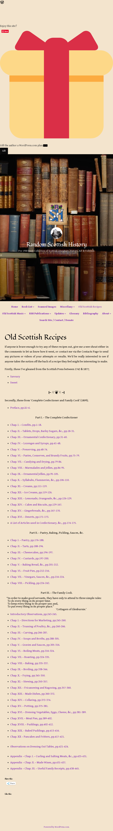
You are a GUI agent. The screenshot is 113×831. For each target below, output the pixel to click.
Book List (27, 306)
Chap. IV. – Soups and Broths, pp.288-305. (34, 638)
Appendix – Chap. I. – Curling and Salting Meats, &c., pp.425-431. (48, 756)
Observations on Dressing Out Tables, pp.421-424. (39, 746)
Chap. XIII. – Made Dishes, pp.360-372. (32, 693)
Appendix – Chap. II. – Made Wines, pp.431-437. (38, 762)
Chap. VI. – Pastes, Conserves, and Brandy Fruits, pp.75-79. (45, 455)
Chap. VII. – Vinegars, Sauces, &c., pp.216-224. (37, 576)
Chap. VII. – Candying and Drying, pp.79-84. (36, 461)
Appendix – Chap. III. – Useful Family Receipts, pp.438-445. (44, 768)
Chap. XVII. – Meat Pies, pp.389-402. (31, 718)
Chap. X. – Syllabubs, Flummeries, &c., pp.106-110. (39, 480)
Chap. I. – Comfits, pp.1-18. (26, 424)
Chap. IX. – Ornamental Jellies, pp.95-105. (34, 474)
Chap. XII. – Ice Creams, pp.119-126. (31, 492)
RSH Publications (39, 313)
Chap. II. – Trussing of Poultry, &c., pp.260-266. (37, 626)
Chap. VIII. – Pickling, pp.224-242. (30, 583)
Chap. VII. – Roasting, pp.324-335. (30, 657)
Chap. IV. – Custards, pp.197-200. (29, 558)
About (105, 313)
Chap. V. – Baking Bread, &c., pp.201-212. (34, 564)
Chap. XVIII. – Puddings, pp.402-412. (31, 724)
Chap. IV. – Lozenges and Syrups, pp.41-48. (35, 443)
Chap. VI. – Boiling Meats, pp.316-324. (32, 650)
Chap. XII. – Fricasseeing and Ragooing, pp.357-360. (40, 687)
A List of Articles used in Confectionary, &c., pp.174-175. (43, 523)
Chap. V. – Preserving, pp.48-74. (29, 449)
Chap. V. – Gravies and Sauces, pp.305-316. (35, 644)
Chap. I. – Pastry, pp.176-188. (27, 540)
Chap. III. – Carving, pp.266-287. (29, 632)
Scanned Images (47, 306)
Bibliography (90, 313)
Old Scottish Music (13, 313)
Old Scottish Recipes (90, 306)
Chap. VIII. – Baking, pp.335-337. (29, 663)
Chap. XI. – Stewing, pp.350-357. (29, 681)
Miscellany (66, 306)
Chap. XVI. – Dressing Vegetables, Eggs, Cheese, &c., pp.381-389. (48, 712)
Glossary (74, 313)
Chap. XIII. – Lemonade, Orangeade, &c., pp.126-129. (41, 498)
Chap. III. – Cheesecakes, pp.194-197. (31, 552)
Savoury (15, 376)
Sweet (13, 382)
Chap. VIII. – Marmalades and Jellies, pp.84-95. (37, 467)
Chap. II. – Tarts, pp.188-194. (26, 546)
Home (14, 306)
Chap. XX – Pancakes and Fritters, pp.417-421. (37, 736)
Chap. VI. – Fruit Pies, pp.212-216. (30, 570)
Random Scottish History (56, 244)
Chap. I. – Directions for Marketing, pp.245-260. (38, 620)
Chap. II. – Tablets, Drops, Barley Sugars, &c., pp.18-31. (42, 431)
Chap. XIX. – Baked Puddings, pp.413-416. (34, 730)
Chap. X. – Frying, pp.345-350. (27, 675)
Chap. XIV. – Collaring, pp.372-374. (30, 700)
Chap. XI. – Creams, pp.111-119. (28, 486)
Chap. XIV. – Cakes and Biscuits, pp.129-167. (36, 504)
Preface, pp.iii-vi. (20, 407)
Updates (59, 313)
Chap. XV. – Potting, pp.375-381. (29, 706)
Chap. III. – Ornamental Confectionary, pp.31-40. (38, 437)
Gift (4, 150)
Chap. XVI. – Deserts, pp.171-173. (29, 516)
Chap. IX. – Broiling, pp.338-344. (29, 669)
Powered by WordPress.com (56, 827)
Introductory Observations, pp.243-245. (33, 614)
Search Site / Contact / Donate (56, 320)
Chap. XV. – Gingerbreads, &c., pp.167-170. (35, 510)
